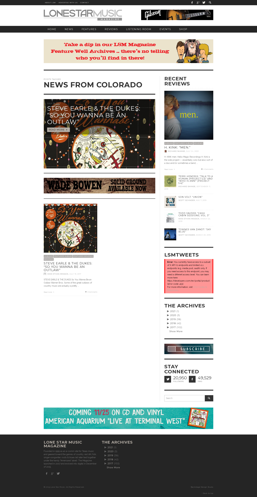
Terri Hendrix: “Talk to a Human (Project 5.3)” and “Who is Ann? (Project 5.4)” (195, 179)
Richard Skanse (176, 151)
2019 (173, 319)
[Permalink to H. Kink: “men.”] (188, 115)
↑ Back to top (207, 493)
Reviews (48, 259)
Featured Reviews (83, 256)
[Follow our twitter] (167, 379)
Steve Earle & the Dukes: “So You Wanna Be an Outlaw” (68, 266)
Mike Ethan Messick (57, 274)
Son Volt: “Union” (190, 197)
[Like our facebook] (192, 379)
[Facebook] (192, 2)
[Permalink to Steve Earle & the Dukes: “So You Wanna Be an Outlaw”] (70, 230)
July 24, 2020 (192, 151)
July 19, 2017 (75, 274)
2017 (173, 327)
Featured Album (63, 256)
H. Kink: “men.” (177, 147)
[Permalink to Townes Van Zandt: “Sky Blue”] (170, 234)
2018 (173, 323)
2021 (173, 311)
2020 (173, 315)
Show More (176, 331)
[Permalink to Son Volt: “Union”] (170, 202)
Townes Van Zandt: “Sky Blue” (194, 230)
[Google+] (198, 2)
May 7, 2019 (201, 200)
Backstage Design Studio (202, 487)
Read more (48, 292)
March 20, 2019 (203, 235)
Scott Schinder (186, 200)
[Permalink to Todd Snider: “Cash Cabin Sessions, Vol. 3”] (170, 218)
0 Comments (92, 292)
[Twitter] (203, 2)
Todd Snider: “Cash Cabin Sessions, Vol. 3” (194, 214)
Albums (48, 256)
